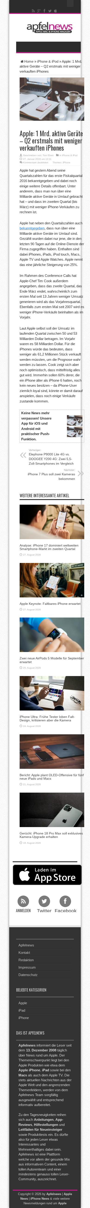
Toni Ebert (48, 155)
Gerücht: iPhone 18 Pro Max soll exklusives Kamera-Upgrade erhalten (51, 835)
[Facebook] (44, 11)
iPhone (66, 162)
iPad (21, 1010)
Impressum (27, 967)
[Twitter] (50, 11)
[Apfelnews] (48, 27)
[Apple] (55, 11)
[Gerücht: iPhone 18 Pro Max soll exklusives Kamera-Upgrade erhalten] (52, 809)
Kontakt (24, 953)
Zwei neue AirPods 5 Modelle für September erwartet (52, 660)
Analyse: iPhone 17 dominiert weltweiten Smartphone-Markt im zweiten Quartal (49, 547)
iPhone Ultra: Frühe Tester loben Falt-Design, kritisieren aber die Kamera (47, 718)
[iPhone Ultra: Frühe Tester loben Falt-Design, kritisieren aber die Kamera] (52, 693)
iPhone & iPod (47, 61)
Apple (22, 1003)
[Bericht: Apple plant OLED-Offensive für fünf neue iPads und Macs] (52, 751)
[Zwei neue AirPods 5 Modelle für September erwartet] (52, 634)
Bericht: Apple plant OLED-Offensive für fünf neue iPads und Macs (52, 776)
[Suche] (70, 3)
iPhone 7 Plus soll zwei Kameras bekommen (51, 475)
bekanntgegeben (32, 228)
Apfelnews (26, 945)
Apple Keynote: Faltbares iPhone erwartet (50, 604)
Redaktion (26, 960)
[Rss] (33, 11)
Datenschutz (28, 975)
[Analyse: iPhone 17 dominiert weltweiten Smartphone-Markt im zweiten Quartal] (52, 521)
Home (28, 61)
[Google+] (39, 11)
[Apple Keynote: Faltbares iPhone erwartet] (52, 580)
